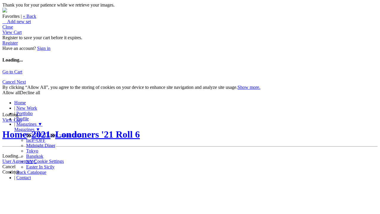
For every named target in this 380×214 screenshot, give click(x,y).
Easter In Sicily (40, 166)
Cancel (9, 81)
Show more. (249, 87)
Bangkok (34, 156)
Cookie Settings (49, 161)
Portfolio (24, 113)
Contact (23, 177)
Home (20, 102)
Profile (22, 118)
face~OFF (35, 140)
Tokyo (32, 150)
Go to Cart (12, 71)
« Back (29, 16)
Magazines (29, 124)
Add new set (16, 21)
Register (10, 42)
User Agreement (17, 161)
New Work (26, 108)
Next (21, 81)
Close (7, 26)
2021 (40, 134)
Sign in (43, 48)
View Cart (12, 32)
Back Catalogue (31, 172)
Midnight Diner (40, 145)
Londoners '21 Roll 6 (97, 134)
